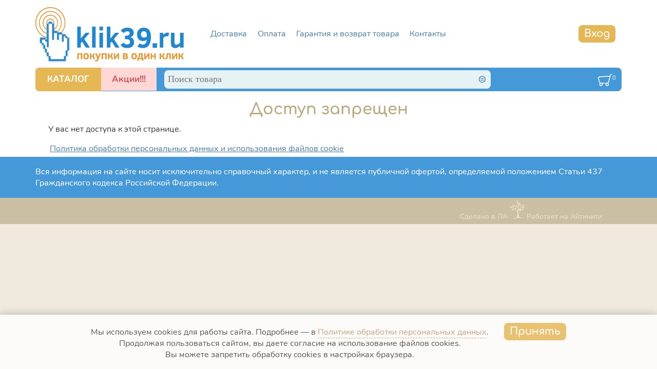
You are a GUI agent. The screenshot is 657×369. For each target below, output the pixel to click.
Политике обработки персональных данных (402, 332)
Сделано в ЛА (484, 216)
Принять (535, 331)
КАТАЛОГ (68, 79)
